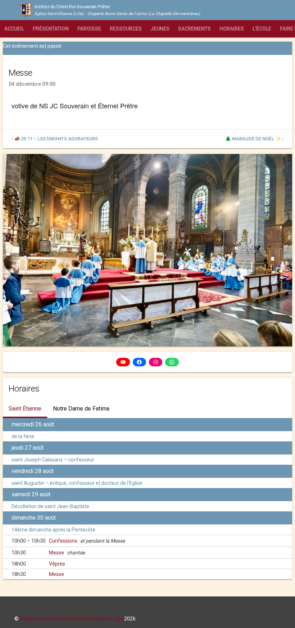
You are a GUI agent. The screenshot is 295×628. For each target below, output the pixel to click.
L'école (262, 29)
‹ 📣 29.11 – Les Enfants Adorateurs (55, 138)
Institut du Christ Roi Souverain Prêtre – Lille (71, 619)
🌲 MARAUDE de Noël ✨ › (254, 138)
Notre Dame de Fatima (81, 408)
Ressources (126, 29)
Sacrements (194, 29)
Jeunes (159, 29)
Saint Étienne (25, 408)
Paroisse (89, 29)
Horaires (231, 29)
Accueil (14, 29)
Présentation (51, 29)
